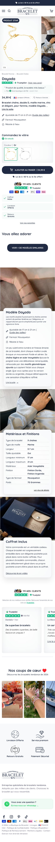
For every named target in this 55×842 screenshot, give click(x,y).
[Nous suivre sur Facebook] (4, 817)
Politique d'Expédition (39, 828)
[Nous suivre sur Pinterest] (19, 817)
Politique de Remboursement (14, 831)
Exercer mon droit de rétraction (15, 834)
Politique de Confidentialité (18, 828)
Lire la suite (7, 109)
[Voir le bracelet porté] (48, 25)
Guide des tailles (41, 115)
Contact (46, 831)
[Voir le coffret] (48, 62)
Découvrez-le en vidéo (17, 573)
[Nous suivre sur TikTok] (26, 817)
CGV (3, 828)
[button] (27, 89)
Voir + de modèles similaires (27, 247)
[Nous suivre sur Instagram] (11, 817)
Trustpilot (30, 603)
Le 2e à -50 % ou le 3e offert (29, 3)
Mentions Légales (34, 831)
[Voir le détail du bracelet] (48, 44)
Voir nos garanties (27, 223)
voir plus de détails (41, 490)
